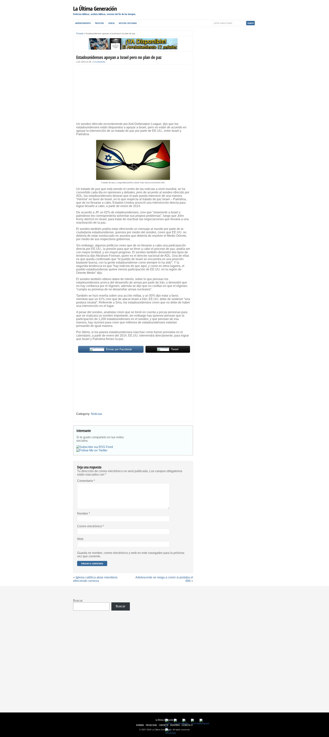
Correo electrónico (90, 526)
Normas (140, 725)
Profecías (99, 23)
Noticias (96, 413)
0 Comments (99, 62)
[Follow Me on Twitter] (91, 450)
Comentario (86, 480)
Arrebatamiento (83, 23)
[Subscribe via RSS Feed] (94, 447)
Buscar (78, 600)
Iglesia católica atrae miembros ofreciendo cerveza (95, 579)
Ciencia (111, 23)
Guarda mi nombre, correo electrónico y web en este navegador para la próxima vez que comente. (130, 554)
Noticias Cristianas (128, 23)
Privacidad (151, 725)
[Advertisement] (133, 94)
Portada (79, 33)
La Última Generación (95, 8)
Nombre (83, 513)
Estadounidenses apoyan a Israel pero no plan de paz (118, 57)
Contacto (163, 725)
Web (80, 539)
